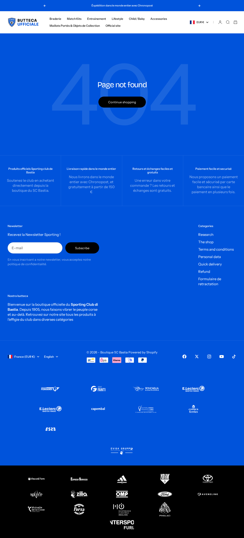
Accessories (158, 19)
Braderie (55, 19)
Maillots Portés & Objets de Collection (75, 25)
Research (206, 234)
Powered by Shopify (143, 352)
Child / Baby (137, 19)
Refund (204, 271)
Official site (113, 25)
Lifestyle (117, 19)
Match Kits (74, 19)
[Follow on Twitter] (196, 356)
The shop (206, 242)
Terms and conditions (216, 249)
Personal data (209, 256)
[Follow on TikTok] (234, 356)
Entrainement (96, 19)
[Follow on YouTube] (221, 356)
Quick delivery (210, 264)
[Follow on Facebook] (184, 356)
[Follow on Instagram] (209, 356)
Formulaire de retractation (209, 281)
